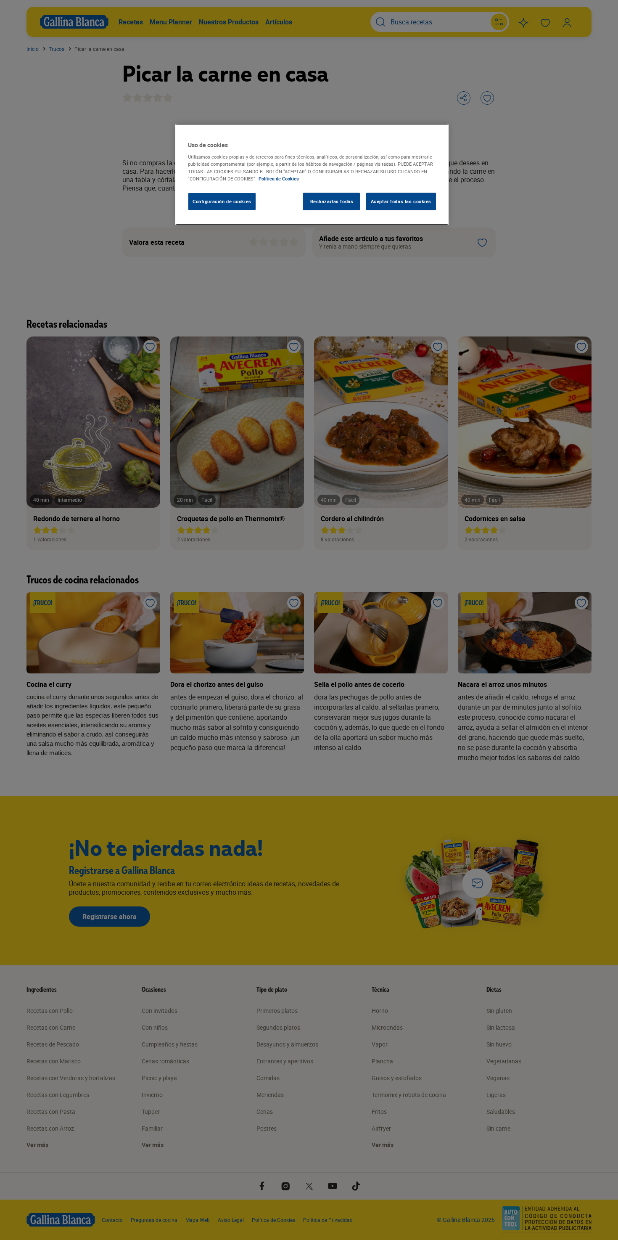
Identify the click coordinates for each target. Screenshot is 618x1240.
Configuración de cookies (222, 201)
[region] (312, 174)
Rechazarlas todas (332, 201)
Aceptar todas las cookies (401, 201)
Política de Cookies (279, 178)
